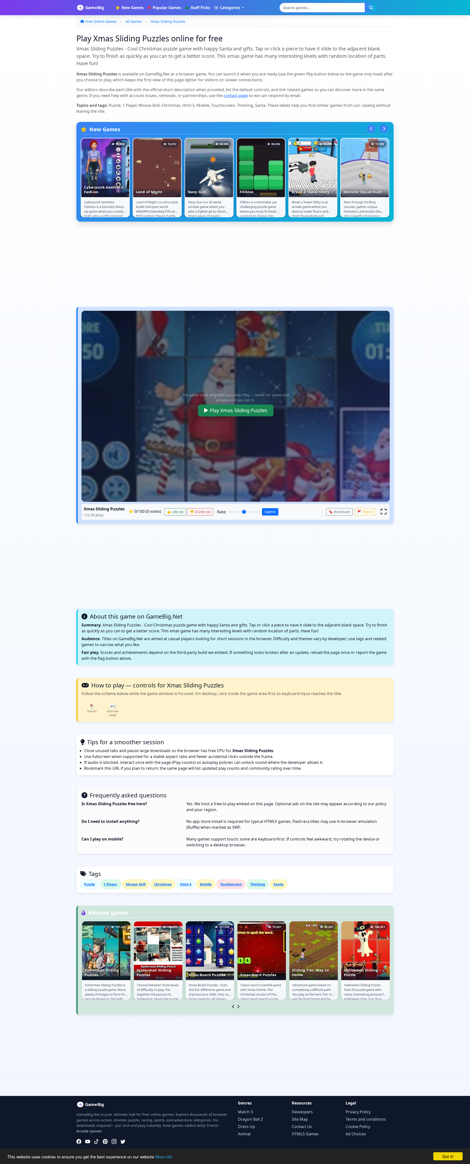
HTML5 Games (305, 1134)
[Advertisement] (223, 266)
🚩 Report (365, 511)
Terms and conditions (366, 1119)
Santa (278, 884)
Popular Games (166, 7)
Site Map (300, 1119)
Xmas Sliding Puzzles (168, 21)
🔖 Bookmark (339, 511)
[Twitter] (122, 1141)
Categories (230, 7)
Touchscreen (231, 884)
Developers (302, 1112)
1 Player (110, 884)
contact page (235, 95)
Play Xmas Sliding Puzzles (238, 410)
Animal (244, 1134)
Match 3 (245, 1112)
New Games (132, 7)
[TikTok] (96, 1141)
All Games (134, 21)
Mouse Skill (136, 884)
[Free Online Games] (93, 7)
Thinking (257, 884)
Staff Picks (200, 7)
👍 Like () (175, 511)
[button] (384, 511)
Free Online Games (101, 21)
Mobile (206, 884)
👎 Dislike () (200, 511)
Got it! (448, 1156)
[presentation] (371, 128)
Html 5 (185, 884)
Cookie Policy (358, 1126)
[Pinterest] (105, 1141)
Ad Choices (356, 1134)
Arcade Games (89, 1130)
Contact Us (302, 1126)
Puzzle (89, 884)
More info (163, 1156)
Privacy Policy (358, 1112)
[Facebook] (78, 1141)
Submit (270, 511)
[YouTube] (87, 1141)
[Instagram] (114, 1141)
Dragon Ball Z (250, 1119)
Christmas (163, 884)
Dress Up (246, 1126)
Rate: (221, 512)
